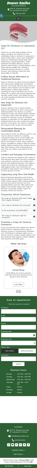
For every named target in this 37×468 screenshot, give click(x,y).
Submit (18, 364)
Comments (5, 355)
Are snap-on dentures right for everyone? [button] (14, 216)
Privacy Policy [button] (24, 460)
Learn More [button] (23, 284)
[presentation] (17, 291)
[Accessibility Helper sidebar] (2, 15)
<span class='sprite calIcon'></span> (34, 335)
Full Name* (5, 308)
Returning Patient (27, 351)
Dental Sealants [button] (23, 270)
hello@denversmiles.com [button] (20, 436)
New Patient (10, 351)
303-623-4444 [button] (21, 13)
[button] (18, 4)
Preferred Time (6, 339)
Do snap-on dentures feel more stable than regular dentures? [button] (17, 199)
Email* (3, 316)
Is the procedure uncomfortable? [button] (15, 210)
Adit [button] (31, 462)
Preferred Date (6, 331)
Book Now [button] (27, 466)
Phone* (3, 324)
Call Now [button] (10, 466)
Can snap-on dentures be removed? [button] (16, 205)
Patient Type (5, 347)
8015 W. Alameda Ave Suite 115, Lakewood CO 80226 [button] (19, 10)
